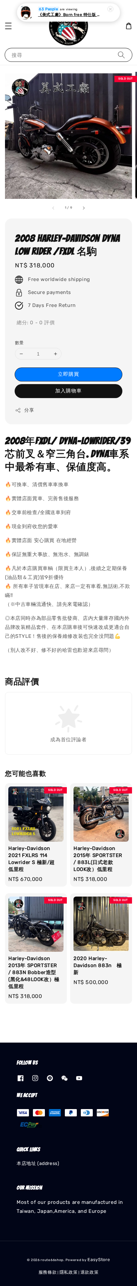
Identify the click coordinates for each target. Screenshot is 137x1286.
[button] (8, 26)
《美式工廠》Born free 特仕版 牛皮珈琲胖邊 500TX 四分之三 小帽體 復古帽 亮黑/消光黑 (69, 14)
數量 (19, 342)
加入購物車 (68, 391)
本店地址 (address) (38, 1163)
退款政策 (89, 1272)
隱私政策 (69, 1272)
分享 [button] (29, 410)
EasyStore (98, 1259)
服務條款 (48, 1272)
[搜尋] (121, 54)
